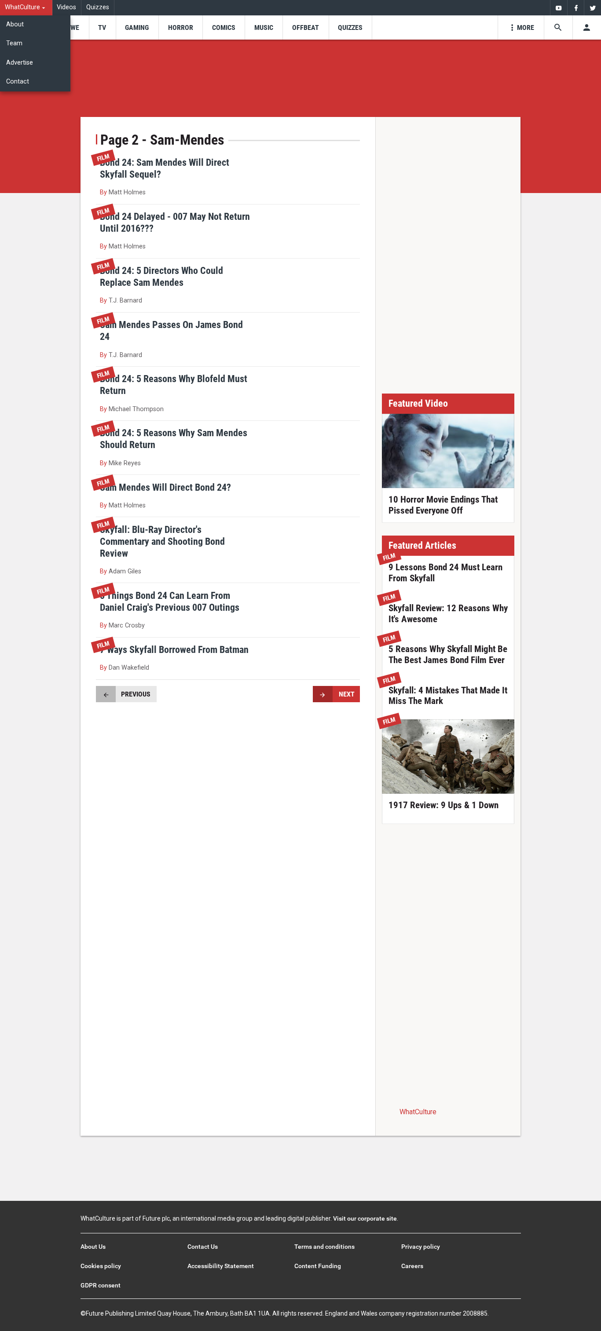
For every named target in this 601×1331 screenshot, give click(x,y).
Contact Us (202, 1246)
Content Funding (317, 1265)
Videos (66, 7)
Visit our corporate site (365, 1218)
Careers (412, 1265)
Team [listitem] (14, 43)
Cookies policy (101, 1265)
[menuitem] (26, 7)
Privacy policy (420, 1246)
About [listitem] (15, 24)
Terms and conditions (324, 1246)
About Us (93, 1246)
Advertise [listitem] (19, 62)
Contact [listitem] (17, 81)
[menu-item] (71, 27)
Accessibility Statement (220, 1265)
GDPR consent (101, 1285)
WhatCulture (417, 1112)
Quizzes (97, 7)
